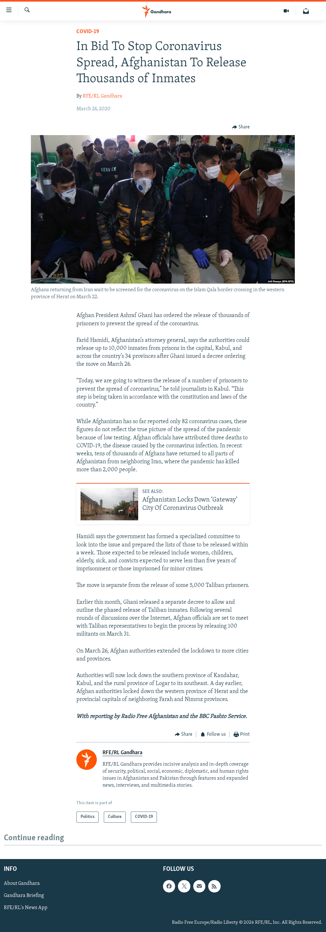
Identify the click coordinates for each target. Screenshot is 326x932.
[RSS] (214, 886)
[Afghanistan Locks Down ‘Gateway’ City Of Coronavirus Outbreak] (109, 504)
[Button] (241, 127)
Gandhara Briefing (24, 895)
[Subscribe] (199, 886)
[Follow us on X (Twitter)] (184, 886)
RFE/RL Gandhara (102, 96)
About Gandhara (22, 883)
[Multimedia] (286, 11)
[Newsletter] (306, 11)
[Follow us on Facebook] (169, 886)
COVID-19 (87, 32)
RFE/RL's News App (25, 907)
